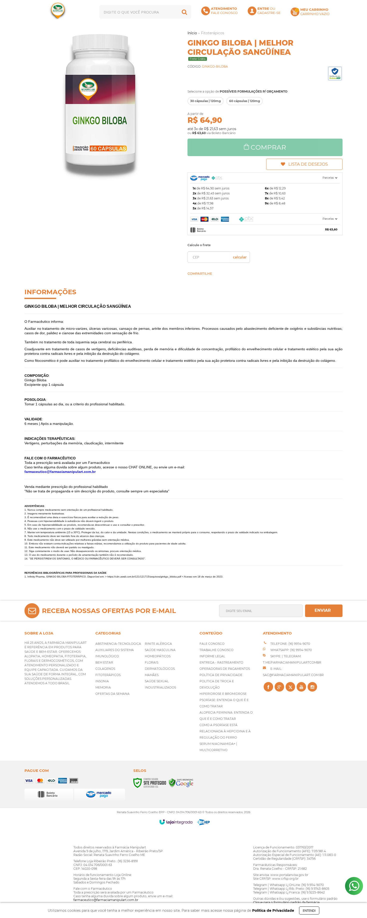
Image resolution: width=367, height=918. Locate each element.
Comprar (268, 147)
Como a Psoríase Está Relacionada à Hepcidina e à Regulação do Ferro (225, 731)
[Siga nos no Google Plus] (279, 687)
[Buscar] (184, 12)
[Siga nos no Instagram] (312, 687)
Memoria (103, 687)
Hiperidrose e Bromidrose (223, 694)
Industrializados (160, 687)
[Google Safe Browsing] (181, 782)
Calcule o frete (199, 245)
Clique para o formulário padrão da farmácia (286, 902)
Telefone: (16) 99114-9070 (290, 644)
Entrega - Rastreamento (221, 662)
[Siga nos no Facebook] (268, 687)
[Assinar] (324, 610)
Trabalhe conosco (216, 650)
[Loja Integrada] (176, 822)
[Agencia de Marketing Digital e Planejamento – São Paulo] (203, 822)
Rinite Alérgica (158, 644)
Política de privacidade (220, 675)
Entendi (309, 910)
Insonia (102, 681)
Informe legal (212, 656)
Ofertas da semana (112, 694)
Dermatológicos (160, 669)
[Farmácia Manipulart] (57, 12)
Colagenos (105, 669)
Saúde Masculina (160, 650)
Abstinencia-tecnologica (118, 644)
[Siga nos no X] (290, 687)
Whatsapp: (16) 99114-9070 (291, 650)
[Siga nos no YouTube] (301, 687)
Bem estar (104, 662)
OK (240, 257)
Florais (151, 662)
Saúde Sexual (157, 681)
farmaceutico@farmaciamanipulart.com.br (105, 900)
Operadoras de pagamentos (224, 669)
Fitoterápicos (212, 33)
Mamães (152, 675)
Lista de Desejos (308, 164)
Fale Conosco (211, 644)
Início (192, 33)
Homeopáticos (158, 656)
